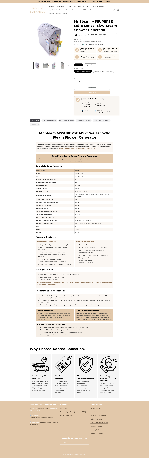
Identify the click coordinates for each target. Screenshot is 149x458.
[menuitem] (51, 6)
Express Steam (91, 65)
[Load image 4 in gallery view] (62, 65)
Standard (78, 65)
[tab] (35, 120)
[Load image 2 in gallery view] (45, 65)
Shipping (85, 41)
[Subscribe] (87, 443)
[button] (110, 10)
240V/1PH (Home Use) (83, 71)
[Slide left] (31, 65)
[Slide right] (68, 65)
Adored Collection (71, 454)
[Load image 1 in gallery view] (37, 65)
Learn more (100, 44)
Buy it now (92, 92)
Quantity (76, 78)
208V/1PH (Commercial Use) (103, 71)
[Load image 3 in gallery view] (54, 65)
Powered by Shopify (81, 454)
